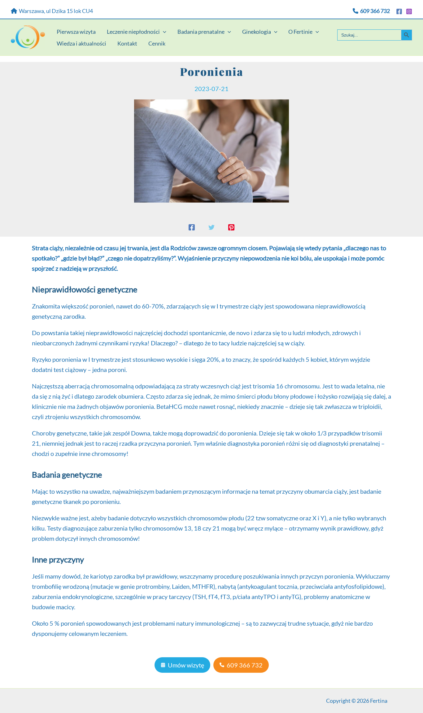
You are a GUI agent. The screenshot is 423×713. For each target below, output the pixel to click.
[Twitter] (211, 227)
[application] (163, 31)
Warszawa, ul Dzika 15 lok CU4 (55, 10)
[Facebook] (399, 11)
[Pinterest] (231, 227)
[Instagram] (409, 11)
